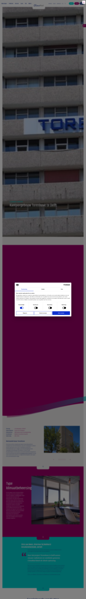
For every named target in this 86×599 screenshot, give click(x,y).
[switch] (36, 308)
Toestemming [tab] (24, 289)
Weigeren (25, 313)
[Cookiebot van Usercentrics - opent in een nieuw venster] (64, 285)
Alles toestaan (61, 313)
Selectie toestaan (43, 313)
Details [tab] (43, 289)
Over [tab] (62, 289)
